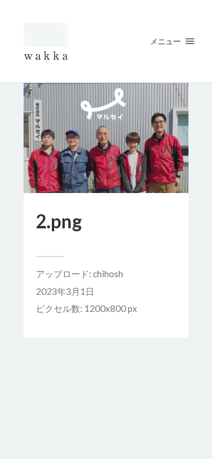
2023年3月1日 (65, 291)
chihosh (108, 273)
